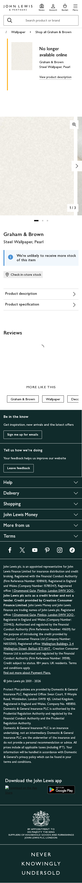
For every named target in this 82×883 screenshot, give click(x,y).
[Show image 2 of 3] (77, 166)
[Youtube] (34, 551)
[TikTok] (72, 551)
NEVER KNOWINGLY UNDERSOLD (41, 863)
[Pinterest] (47, 551)
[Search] (9, 20)
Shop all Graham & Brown (53, 32)
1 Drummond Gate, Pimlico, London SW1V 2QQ (43, 591)
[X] (22, 551)
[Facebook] (9, 551)
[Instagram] (59, 551)
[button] (75, 7)
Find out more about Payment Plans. (27, 673)
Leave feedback (18, 468)
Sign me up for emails (22, 434)
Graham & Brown (23, 399)
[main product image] (25, 63)
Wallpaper (18, 32)
